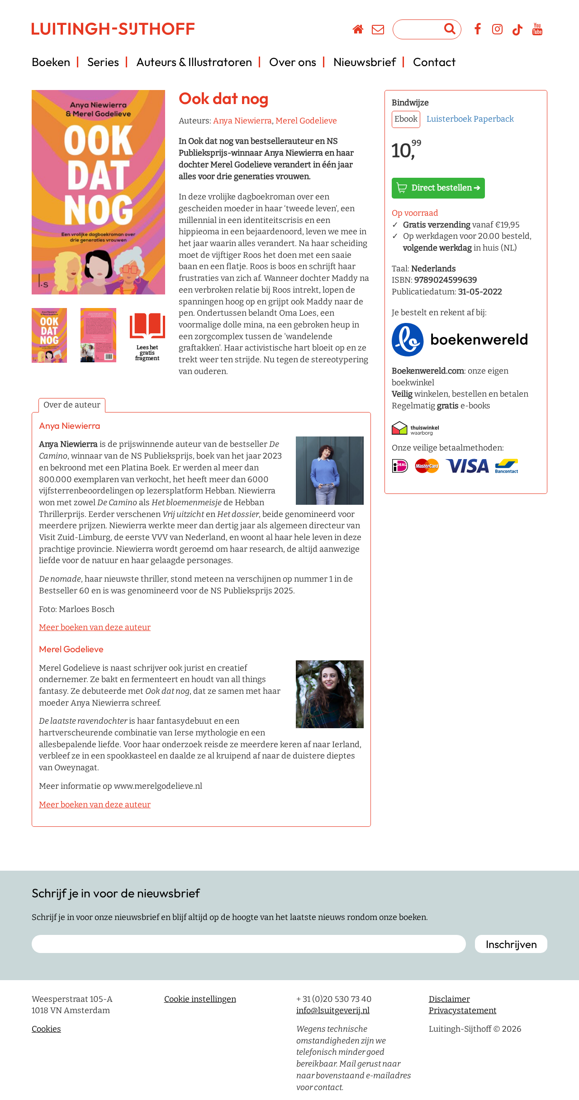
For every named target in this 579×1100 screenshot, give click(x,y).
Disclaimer (449, 999)
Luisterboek (449, 119)
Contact (434, 61)
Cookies (46, 1029)
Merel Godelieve (306, 121)
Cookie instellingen (200, 999)
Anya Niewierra (242, 121)
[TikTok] (517, 34)
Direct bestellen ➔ (446, 188)
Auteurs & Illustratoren (194, 61)
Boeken (51, 61)
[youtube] (538, 31)
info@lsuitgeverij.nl (333, 1010)
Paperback (494, 119)
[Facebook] (478, 31)
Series (103, 61)
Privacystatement (463, 1010)
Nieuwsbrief (364, 61)
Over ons (292, 61)
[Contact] (378, 31)
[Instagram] (498, 31)
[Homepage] (358, 31)
